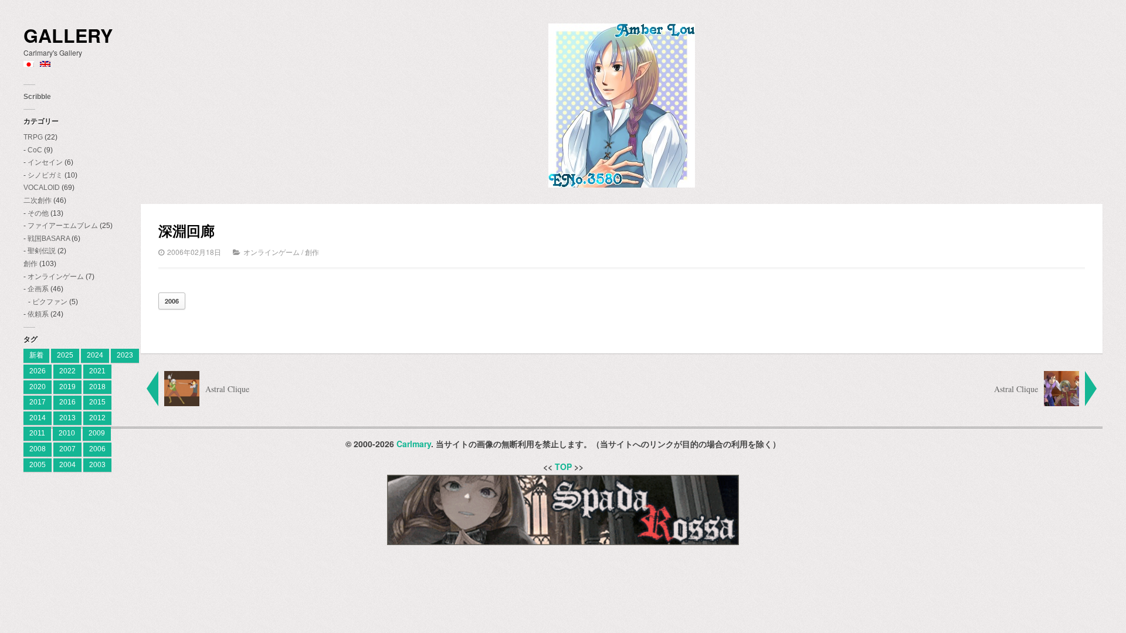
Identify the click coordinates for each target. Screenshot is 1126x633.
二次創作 (37, 200)
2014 (37, 418)
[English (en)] (45, 64)
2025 (65, 355)
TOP (563, 466)
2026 (37, 371)
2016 (67, 402)
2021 (97, 371)
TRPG (33, 137)
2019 (67, 387)
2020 (37, 387)
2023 (125, 355)
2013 (67, 418)
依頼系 (38, 314)
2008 (37, 449)
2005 (37, 465)
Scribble (37, 97)
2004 (67, 465)
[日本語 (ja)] (28, 64)
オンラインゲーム (56, 277)
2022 (67, 371)
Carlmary (413, 444)
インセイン (45, 162)
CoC (35, 150)
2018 (97, 387)
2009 (97, 433)
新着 (36, 355)
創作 (30, 264)
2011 (37, 433)
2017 (37, 402)
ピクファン (49, 302)
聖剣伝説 (42, 251)
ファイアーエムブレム (63, 226)
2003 (97, 465)
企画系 (38, 289)
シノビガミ (45, 175)
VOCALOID (41, 187)
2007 (67, 449)
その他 (38, 213)
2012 (97, 418)
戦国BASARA (49, 238)
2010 (67, 433)
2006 (97, 449)
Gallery (68, 35)
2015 (97, 402)
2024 (95, 355)
